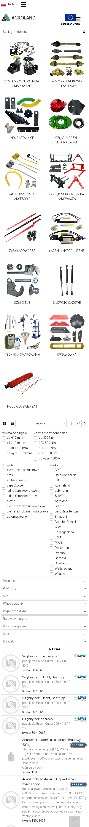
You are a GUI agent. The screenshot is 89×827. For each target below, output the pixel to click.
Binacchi (61, 516)
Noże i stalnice (22, 138)
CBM (58, 527)
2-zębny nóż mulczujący (39, 656)
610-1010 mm (16, 443)
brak (10, 475)
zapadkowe (15, 485)
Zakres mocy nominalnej (51, 433)
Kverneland (62, 485)
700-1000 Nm (48, 453)
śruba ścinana (16, 480)
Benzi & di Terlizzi (66, 511)
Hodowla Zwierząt (22, 406)
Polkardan (62, 547)
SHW (58, 496)
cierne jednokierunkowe (23, 470)
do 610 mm (15, 437)
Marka (54, 465)
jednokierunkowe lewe (22, 490)
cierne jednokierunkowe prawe (27, 511)
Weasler (60, 573)
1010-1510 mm (17, 448)
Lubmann (61, 490)
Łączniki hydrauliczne (66, 250)
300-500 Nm (47, 443)
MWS (58, 542)
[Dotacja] (70, 19)
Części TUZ (22, 302)
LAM (58, 537)
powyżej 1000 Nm (51, 458)
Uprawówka (66, 354)
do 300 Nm (46, 437)
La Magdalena (64, 532)
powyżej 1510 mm (19, 453)
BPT (58, 470)
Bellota (59, 506)
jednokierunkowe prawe (23, 496)
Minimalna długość (15, 433)
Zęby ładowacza (22, 250)
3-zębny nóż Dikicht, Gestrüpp (43, 677)
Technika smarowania (22, 354)
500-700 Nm (47, 448)
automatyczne (17, 516)
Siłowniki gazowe (67, 302)
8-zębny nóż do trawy (37, 719)
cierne (11, 501)
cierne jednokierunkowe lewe (26, 506)
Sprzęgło (8, 465)
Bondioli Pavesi (65, 521)
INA (57, 480)
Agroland (61, 501)
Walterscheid (64, 568)
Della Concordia (65, 475)
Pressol (60, 553)
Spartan (60, 563)
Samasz (60, 558)
